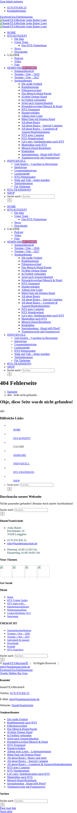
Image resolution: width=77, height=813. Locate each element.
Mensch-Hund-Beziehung (22, 780)
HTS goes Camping (18, 767)
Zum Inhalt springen (11, 1)
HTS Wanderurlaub (18, 770)
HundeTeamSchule (22, 705)
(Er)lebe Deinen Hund (19, 732)
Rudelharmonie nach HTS (22, 722)
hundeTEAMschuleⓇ (15, 663)
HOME (17, 429)
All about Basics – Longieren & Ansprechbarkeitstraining (39, 764)
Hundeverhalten (16, 748)
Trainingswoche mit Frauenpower (26, 786)
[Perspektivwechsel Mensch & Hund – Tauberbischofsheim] (6, 576)
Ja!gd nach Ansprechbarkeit (22, 738)
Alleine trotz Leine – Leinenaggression (29, 751)
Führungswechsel (17, 725)
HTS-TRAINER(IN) (23, 472)
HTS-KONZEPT (22, 438)
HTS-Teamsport (16, 745)
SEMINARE (19, 455)
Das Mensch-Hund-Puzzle (22, 728)
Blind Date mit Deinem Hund (24, 754)
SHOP (16, 480)
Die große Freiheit (17, 719)
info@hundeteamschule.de (22, 543)
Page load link (8, 808)
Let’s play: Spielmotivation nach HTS (28, 773)
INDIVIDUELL (21, 463)
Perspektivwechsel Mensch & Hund (27, 741)
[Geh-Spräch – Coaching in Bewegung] (43, 576)
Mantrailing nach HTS (20, 777)
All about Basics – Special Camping (27, 761)
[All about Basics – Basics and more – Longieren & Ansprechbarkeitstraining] (19, 576)
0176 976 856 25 (19, 693)
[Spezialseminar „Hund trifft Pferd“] (31, 576)
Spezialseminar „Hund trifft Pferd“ (26, 783)
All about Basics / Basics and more (27, 757)
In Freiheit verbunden (19, 735)
